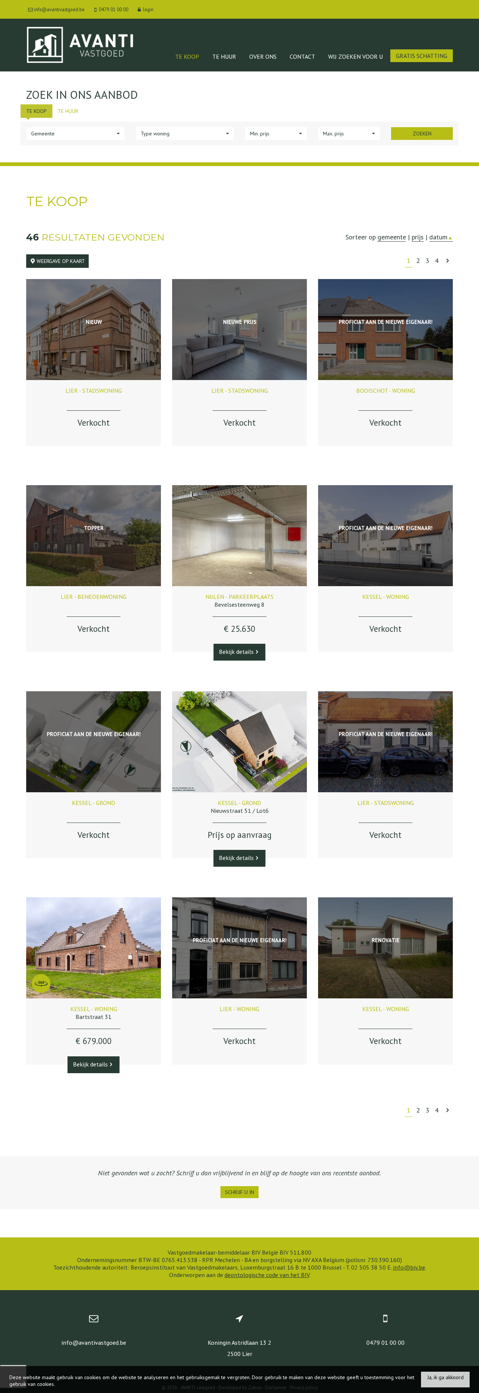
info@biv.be (409, 1267)
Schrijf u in (239, 1192)
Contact (302, 56)
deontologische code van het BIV (267, 1275)
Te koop (187, 56)
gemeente (392, 237)
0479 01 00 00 (385, 1342)
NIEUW (94, 321)
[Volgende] (447, 260)
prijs (418, 237)
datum (441, 237)
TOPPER (94, 528)
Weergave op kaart (60, 261)
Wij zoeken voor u (355, 56)
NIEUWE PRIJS (239, 321)
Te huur (224, 56)
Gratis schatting (421, 55)
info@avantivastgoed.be (93, 1342)
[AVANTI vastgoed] (79, 44)
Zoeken (422, 133)
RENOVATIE (386, 940)
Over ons (263, 56)
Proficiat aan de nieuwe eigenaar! (386, 321)
